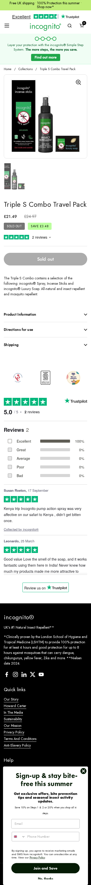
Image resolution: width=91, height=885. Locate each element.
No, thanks (45, 878)
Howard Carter (15, 705)
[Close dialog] (83, 771)
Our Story (11, 699)
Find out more (46, 57)
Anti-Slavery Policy (17, 745)
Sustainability (13, 719)
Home (7, 69)
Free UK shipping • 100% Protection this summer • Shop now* (46, 5)
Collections (25, 69)
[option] (17, 377)
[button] (81, 25)
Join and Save (46, 868)
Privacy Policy (14, 732)
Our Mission (12, 725)
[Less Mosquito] (45, 27)
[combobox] (19, 836)
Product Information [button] (20, 314)
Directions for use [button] (18, 329)
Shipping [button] (11, 344)
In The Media (13, 712)
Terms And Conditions (20, 738)
